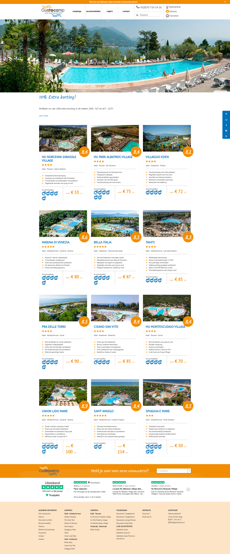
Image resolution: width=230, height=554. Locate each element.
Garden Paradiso (70, 517)
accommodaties (93, 11)
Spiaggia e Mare (70, 529)
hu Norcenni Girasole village (100, 517)
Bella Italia (68, 542)
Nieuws (41, 517)
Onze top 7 (146, 514)
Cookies (41, 539)
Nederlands (174, 7)
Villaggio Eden (69, 549)
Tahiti (66, 533)
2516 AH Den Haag (175, 517)
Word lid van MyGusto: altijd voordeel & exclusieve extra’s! (113, 2)
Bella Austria (95, 529)
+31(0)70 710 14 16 (150, 7)
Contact (41, 536)
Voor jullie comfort (45, 520)
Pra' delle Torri (69, 520)
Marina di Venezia (70, 523)
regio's (110, 11)
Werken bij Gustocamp (46, 529)
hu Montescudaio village (99, 523)
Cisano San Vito (69, 545)
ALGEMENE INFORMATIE (47, 510)
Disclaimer (42, 533)
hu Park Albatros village (98, 520)
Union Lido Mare (70, 536)
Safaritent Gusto (122, 529)
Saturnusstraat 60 (174, 514)
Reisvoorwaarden (44, 523)
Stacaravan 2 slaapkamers (125, 514)
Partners (41, 526)
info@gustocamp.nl (177, 522)
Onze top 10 (146, 517)
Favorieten (173, 15)
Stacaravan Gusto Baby (124, 523)
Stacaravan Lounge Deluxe (126, 520)
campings (77, 11)
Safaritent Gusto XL (123, 533)
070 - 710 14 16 (175, 520)
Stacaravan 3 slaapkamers (125, 517)
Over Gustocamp (44, 514)
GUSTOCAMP (172, 510)
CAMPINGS (68, 510)
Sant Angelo (68, 526)
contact (126, 11)
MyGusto (173, 11)
